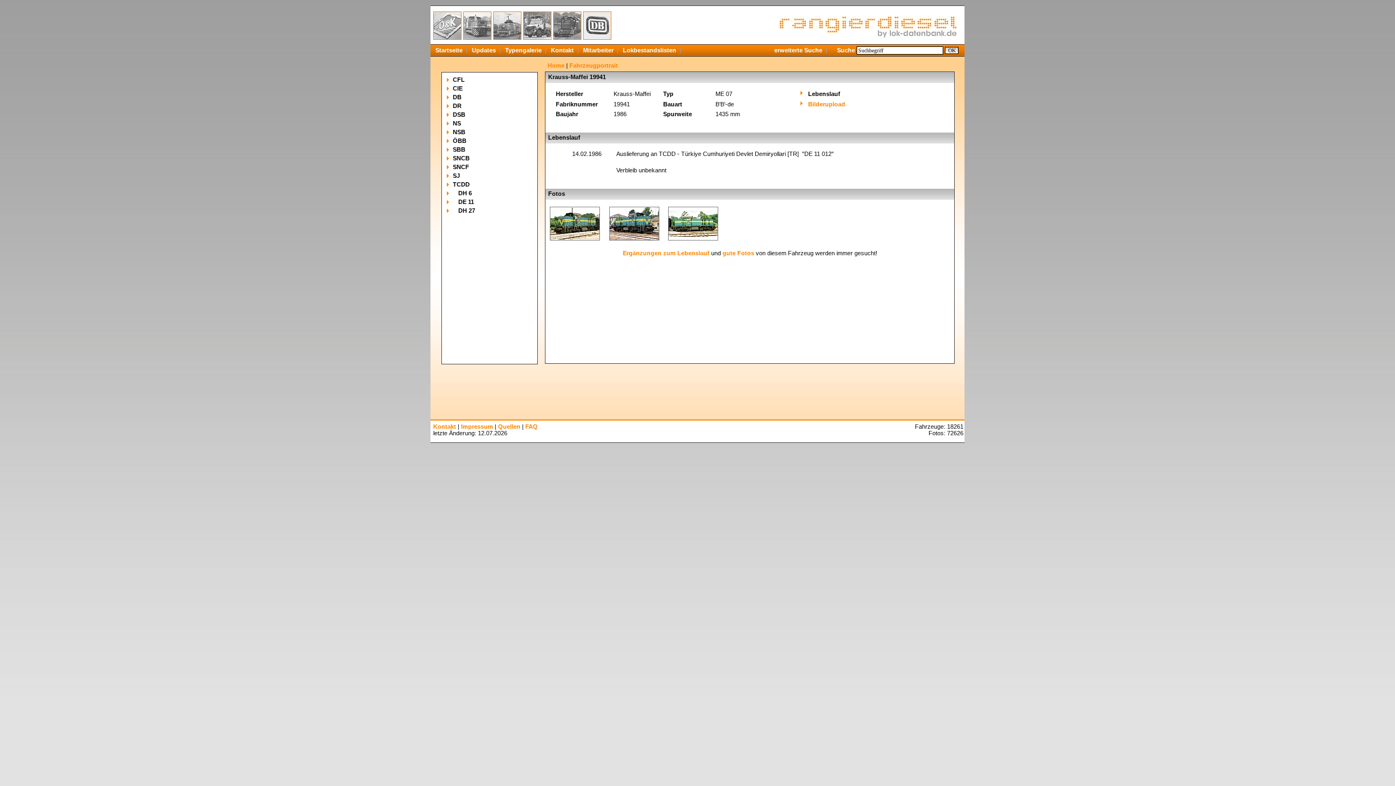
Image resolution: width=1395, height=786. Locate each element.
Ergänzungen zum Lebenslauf (666, 253)
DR (457, 106)
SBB (459, 149)
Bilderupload (826, 104)
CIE (458, 88)
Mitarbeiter (598, 50)
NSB (459, 132)
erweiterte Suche (798, 50)
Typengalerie (523, 50)
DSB (459, 114)
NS (457, 123)
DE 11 (466, 202)
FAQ (531, 426)
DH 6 (465, 193)
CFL (459, 79)
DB (457, 97)
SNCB (461, 158)
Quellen (509, 426)
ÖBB (459, 140)
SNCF (461, 167)
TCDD (461, 184)
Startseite (449, 50)
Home (556, 65)
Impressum (477, 426)
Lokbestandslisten (649, 50)
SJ (456, 175)
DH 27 (466, 210)
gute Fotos (738, 253)
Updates (484, 50)
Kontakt (562, 50)
